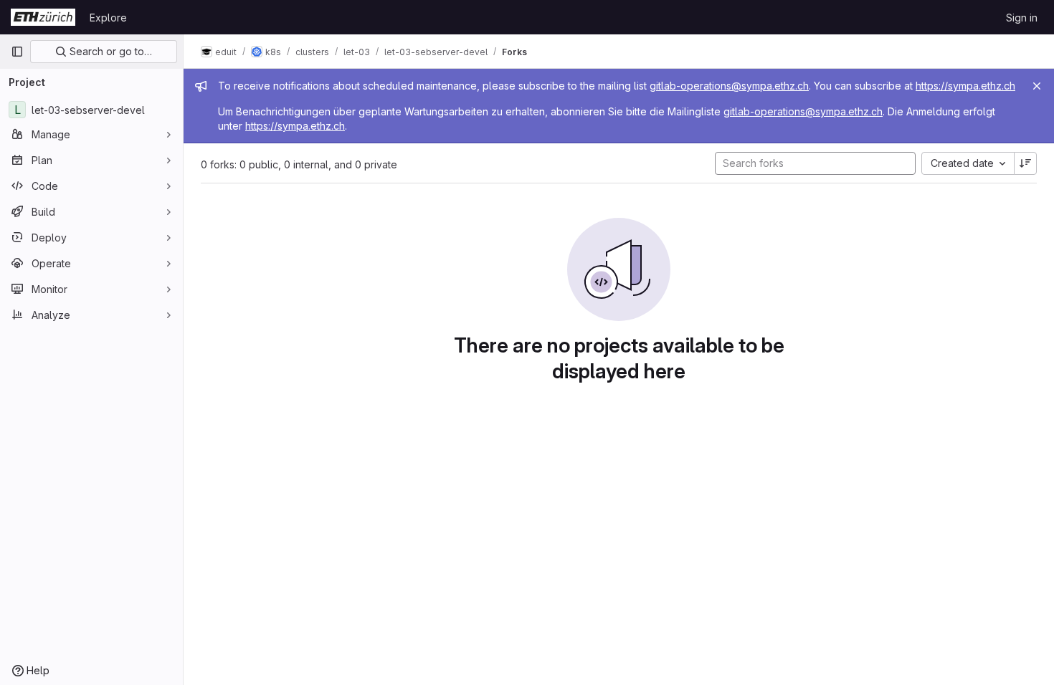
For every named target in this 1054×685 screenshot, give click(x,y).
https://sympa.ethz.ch (965, 86)
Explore (108, 17)
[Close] (1036, 86)
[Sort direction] (1025, 163)
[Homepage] (43, 17)
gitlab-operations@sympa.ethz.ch (729, 86)
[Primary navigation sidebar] (17, 51)
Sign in (1022, 17)
